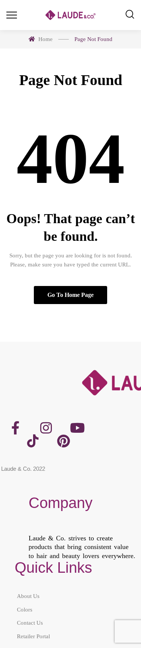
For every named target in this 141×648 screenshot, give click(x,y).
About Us (28, 596)
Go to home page (70, 295)
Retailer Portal (33, 636)
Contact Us (30, 623)
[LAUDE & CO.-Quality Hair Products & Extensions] (70, 15)
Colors (24, 610)
